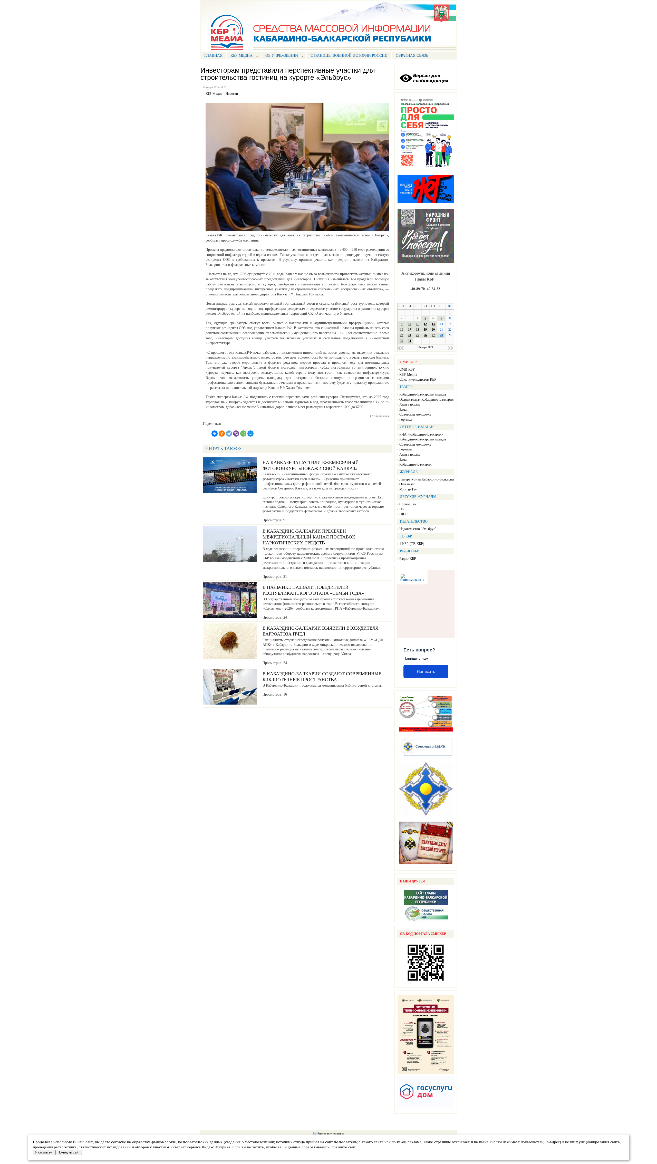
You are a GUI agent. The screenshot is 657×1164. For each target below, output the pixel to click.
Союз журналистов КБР (417, 379)
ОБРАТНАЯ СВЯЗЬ (412, 55)
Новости (232, 93)
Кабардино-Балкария (415, 464)
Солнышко (407, 504)
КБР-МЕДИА (239, 56)
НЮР (403, 514)
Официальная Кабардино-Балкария (426, 399)
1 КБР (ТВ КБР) (411, 544)
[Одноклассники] (222, 433)
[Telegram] (229, 433)
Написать (426, 671)
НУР (403, 509)
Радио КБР (407, 559)
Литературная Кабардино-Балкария (426, 479)
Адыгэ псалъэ (409, 404)
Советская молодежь (415, 414)
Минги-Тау (408, 489)
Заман (404, 409)
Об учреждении (279, 56)
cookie (170, 1142)
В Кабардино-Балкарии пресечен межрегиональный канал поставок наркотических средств (309, 537)
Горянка (405, 419)
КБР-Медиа (408, 375)
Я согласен (43, 1152)
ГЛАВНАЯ (213, 55)
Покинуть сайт (68, 1152)
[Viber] (236, 433)
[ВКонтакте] (214, 433)
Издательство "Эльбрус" (418, 529)
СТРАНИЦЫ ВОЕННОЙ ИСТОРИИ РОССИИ (349, 55)
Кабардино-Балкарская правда (422, 394)
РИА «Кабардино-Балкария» (421, 434)
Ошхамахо (407, 484)
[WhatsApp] (243, 433)
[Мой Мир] (250, 433)
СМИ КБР (407, 369)
